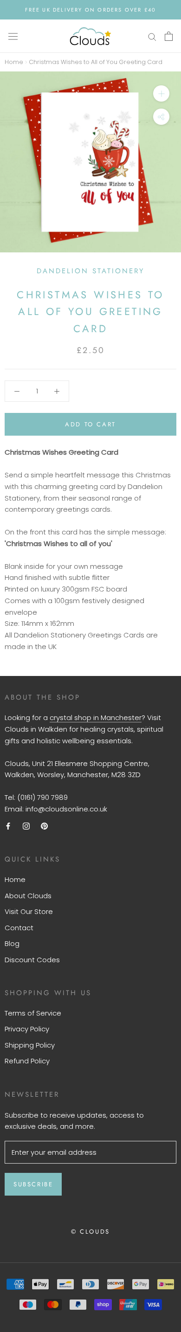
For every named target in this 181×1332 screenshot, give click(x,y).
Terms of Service (33, 1013)
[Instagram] (26, 826)
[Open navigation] (13, 36)
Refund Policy (27, 1061)
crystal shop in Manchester (96, 717)
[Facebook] (8, 826)
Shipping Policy (30, 1045)
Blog (12, 943)
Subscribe (33, 1184)
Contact (19, 928)
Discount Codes (32, 960)
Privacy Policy (27, 1029)
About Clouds (28, 896)
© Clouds (90, 1231)
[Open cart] (169, 36)
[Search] (152, 36)
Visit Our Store (29, 911)
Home (14, 62)
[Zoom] (161, 93)
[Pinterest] (44, 826)
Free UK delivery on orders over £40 (90, 9)
